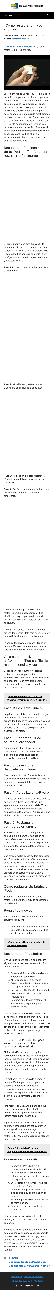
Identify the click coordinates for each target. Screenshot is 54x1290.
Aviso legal (16, 1276)
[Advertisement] (27, 188)
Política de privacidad (21, 1281)
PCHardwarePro (12, 46)
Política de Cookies (33, 1276)
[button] (47, 15)
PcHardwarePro (20, 38)
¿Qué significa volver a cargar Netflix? (28, 1266)
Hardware (29, 46)
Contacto (38, 1281)
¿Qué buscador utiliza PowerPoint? (26, 1262)
